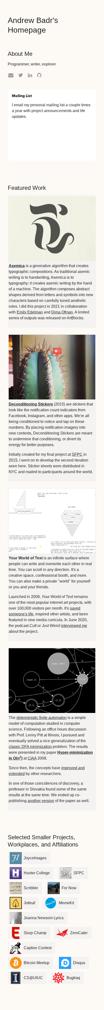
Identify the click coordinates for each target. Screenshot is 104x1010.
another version (41, 801)
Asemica (17, 266)
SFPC (77, 454)
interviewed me (74, 626)
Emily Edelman (30, 312)
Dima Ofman (62, 312)
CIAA (32, 758)
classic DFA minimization (30, 747)
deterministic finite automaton (41, 718)
